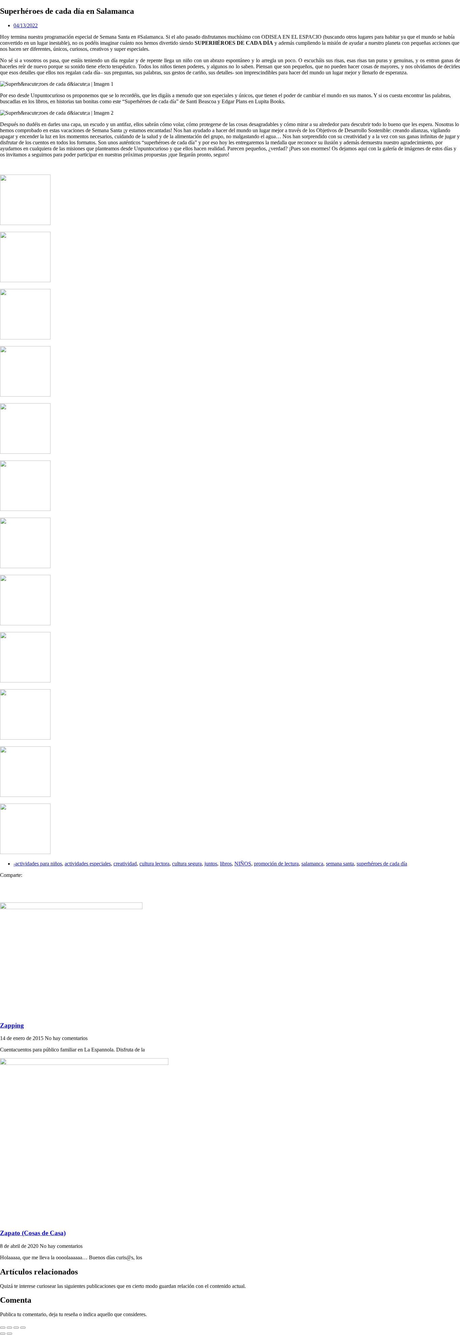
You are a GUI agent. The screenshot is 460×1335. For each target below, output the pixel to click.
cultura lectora (154, 863)
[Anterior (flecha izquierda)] (2, 1334)
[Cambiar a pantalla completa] (9, 1328)
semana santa (340, 863)
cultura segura (187, 863)
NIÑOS (242, 863)
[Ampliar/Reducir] (2, 1328)
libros (226, 863)
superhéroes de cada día (382, 863)
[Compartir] (16, 1328)
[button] (230, 881)
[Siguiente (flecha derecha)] (9, 1334)
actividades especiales (88, 863)
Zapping (12, 1025)
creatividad (125, 863)
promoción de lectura (276, 863)
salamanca (312, 863)
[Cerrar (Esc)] (23, 1328)
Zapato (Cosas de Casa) (33, 1232)
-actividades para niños (37, 863)
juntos (210, 863)
